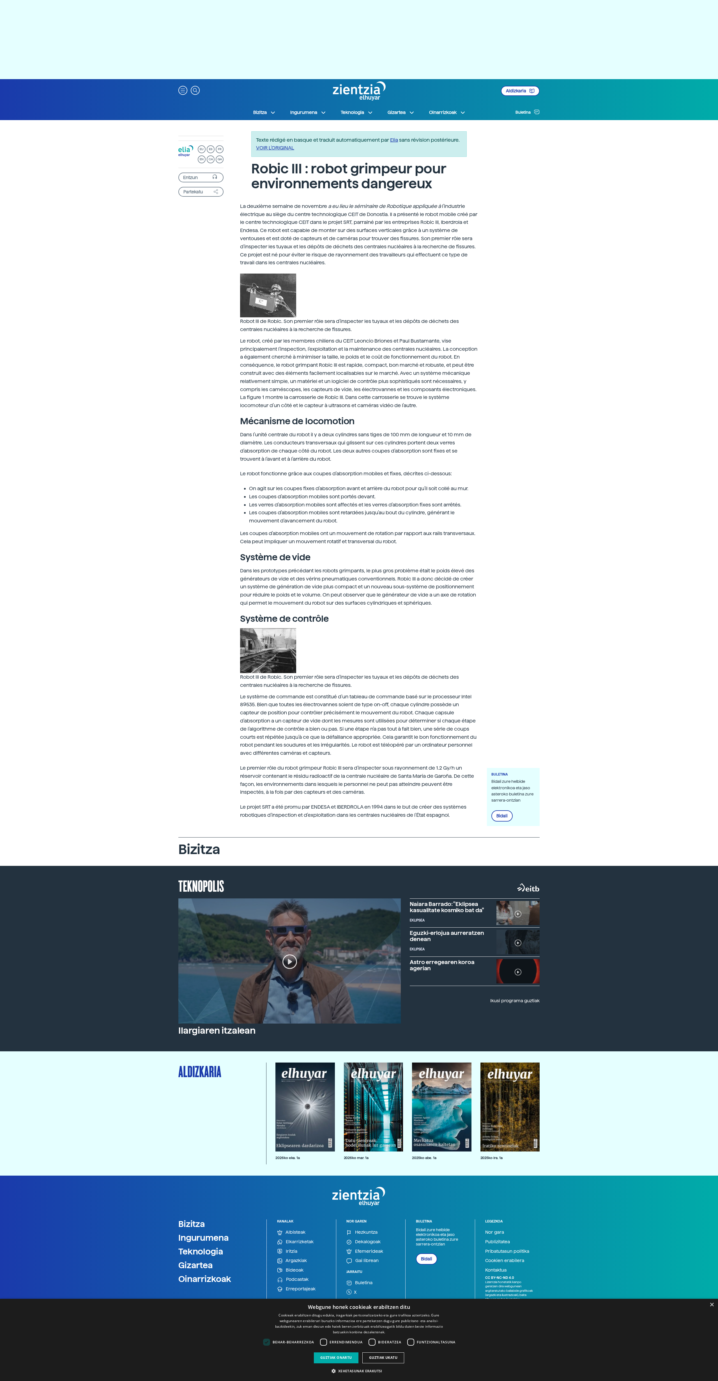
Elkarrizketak (299, 1241)
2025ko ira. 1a (491, 1158)
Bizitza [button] (260, 112)
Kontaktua (496, 1270)
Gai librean (366, 1260)
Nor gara (494, 1232)
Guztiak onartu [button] (336, 1357)
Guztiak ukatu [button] (383, 1357)
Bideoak (294, 1270)
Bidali (502, 815)
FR (220, 149)
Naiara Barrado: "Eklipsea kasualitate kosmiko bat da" (447, 907)
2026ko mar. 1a (356, 1158)
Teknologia (200, 1251)
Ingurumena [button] (303, 112)
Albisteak (295, 1232)
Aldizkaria (516, 90)
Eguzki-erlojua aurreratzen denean (447, 936)
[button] (182, 90)
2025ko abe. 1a (424, 1158)
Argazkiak (296, 1260)
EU (202, 149)
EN (202, 159)
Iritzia (291, 1251)
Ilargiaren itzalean (217, 1030)
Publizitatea (497, 1241)
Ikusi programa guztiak (515, 1000)
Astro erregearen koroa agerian (442, 965)
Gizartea (195, 1265)
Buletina (523, 112)
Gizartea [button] (397, 112)
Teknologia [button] (352, 112)
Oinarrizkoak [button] (443, 112)
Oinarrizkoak (204, 1279)
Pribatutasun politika (507, 1251)
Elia (394, 140)
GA (220, 159)
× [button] (712, 1305)
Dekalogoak (367, 1241)
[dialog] (359, 1340)
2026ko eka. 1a (287, 1158)
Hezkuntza (366, 1232)
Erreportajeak (300, 1288)
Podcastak (297, 1279)
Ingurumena (203, 1238)
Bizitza (191, 1224)
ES (210, 149)
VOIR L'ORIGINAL (275, 148)
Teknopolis (201, 885)
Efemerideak (368, 1251)
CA (211, 159)
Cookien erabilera (504, 1260)
